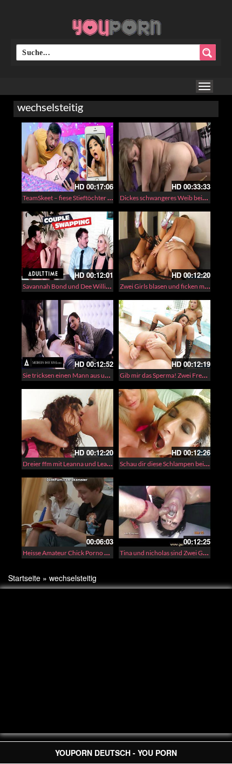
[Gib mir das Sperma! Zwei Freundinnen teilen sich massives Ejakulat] (164, 334)
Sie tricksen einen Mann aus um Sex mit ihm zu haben (96, 375)
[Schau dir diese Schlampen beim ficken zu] (164, 423)
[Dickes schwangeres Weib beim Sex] (164, 157)
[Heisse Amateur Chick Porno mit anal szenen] (67, 512)
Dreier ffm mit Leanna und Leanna (70, 464)
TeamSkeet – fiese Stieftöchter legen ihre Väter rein (93, 198)
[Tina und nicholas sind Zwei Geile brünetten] (164, 512)
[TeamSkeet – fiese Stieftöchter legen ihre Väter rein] (67, 157)
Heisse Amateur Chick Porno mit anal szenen (85, 553)
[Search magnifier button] (208, 52)
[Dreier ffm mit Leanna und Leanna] (67, 423)
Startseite (24, 577)
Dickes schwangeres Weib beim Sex (169, 198)
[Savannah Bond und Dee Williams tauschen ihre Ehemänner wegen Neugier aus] (67, 246)
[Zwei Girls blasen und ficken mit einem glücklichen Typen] (164, 246)
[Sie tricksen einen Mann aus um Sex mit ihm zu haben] (67, 334)
